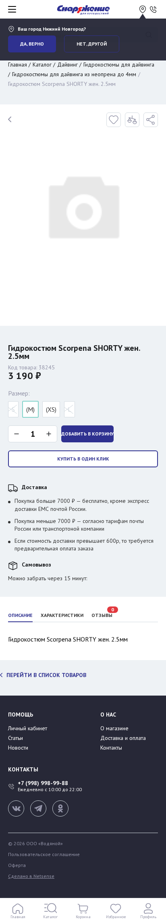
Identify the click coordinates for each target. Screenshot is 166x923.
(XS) (51, 409)
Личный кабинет (27, 728)
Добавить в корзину (87, 434)
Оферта (17, 865)
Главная (17, 64)
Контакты (111, 747)
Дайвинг (67, 64)
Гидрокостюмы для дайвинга (118, 64)
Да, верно (32, 44)
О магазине (114, 728)
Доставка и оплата (123, 738)
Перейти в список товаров (46, 675)
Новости (18, 747)
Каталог (42, 64)
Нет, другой (92, 44)
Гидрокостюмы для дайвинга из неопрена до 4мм (74, 74)
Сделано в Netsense (31, 876)
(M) (30, 409)
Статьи (15, 738)
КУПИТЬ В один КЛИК (83, 459)
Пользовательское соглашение (44, 854)
